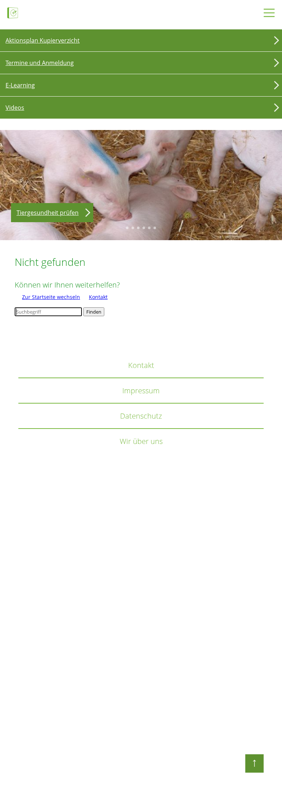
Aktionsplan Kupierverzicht (43, 40)
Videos (15, 108)
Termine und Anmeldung (40, 63)
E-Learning (20, 85)
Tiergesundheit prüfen (48, 213)
